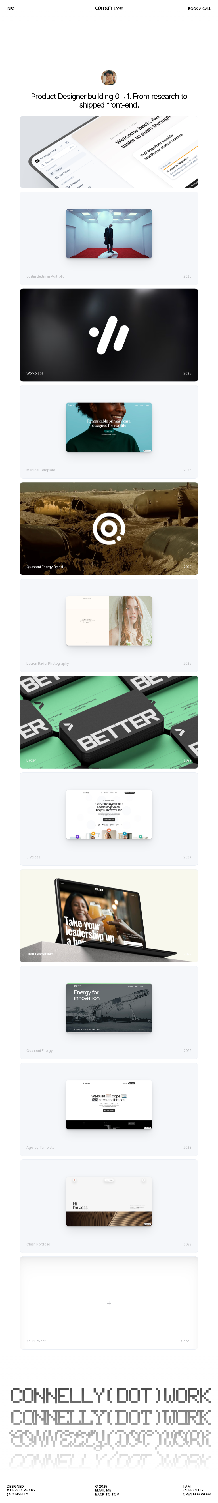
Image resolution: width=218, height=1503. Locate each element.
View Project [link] (109, 186)
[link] (109, 234)
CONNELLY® (109, 9)
